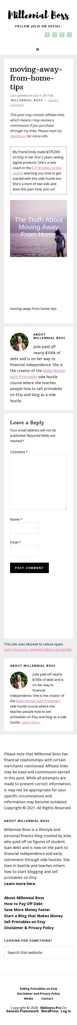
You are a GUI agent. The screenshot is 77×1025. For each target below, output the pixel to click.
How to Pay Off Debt (23, 903)
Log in (66, 1011)
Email (15, 542)
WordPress (50, 1011)
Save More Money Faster (27, 909)
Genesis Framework (22, 1011)
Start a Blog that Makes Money (33, 915)
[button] (38, 49)
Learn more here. (20, 883)
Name (16, 519)
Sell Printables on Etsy (24, 921)
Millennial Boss (38, 12)
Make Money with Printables (38, 701)
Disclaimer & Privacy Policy (29, 927)
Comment (19, 452)
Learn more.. (30, 722)
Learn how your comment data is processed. (38, 649)
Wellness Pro (50, 1008)
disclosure (18, 136)
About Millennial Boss (24, 897)
